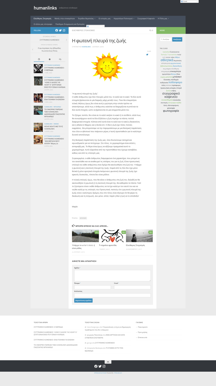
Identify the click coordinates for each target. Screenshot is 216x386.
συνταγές (164, 103)
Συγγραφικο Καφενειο (52, 65)
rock (163, 57)
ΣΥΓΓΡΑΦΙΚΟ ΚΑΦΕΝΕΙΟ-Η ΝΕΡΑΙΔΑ (48, 327)
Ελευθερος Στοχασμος (83, 30)
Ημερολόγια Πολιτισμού (123, 18)
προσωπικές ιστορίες (168, 88)
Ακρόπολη (177, 61)
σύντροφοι (172, 103)
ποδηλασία (164, 83)
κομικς (163, 77)
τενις (165, 105)
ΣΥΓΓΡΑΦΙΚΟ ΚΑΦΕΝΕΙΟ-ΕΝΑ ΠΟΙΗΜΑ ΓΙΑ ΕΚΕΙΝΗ (54, 340)
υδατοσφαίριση (173, 105)
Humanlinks (48, 107)
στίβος (173, 91)
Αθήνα (177, 57)
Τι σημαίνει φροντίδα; (108, 245)
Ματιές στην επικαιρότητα (65, 18)
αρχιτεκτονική (176, 63)
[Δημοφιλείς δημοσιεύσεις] (49, 59)
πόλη (163, 85)
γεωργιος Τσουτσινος (94, 335)
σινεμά (179, 88)
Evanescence (174, 52)
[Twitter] (60, 30)
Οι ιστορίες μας (105, 18)
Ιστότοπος (78, 291)
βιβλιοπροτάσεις (166, 66)
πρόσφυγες (176, 85)
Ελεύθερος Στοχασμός (42, 18)
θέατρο (173, 74)
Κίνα (178, 74)
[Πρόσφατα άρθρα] (39, 59)
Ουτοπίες (167, 80)
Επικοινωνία (142, 337)
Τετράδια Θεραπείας (86, 18)
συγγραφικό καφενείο (171, 95)
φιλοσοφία (83, 218)
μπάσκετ (177, 77)
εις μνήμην (167, 69)
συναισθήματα (167, 100)
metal (179, 55)
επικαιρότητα (175, 71)
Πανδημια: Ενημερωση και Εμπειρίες (70, 24)
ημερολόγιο (166, 74)
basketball (166, 52)
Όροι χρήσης (142, 332)
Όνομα (77, 283)
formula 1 (164, 54)
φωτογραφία (171, 111)
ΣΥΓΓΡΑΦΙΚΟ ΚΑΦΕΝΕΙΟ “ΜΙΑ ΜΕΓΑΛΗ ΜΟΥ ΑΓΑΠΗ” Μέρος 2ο (54, 141)
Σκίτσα (168, 91)
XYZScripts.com (118, 373)
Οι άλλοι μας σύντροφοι (43, 24)
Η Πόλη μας (162, 18)
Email (116, 283)
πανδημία (174, 80)
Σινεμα (56, 124)
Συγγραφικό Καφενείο (146, 18)
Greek (91, 26)
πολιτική (169, 85)
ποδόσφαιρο (175, 82)
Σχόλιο (77, 268)
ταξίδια (178, 103)
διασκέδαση (177, 66)
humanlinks (45, 8)
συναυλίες (177, 100)
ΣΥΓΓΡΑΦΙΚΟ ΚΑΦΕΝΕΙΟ (105, 343)
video (172, 57)
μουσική (169, 77)
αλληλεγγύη (165, 63)
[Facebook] (56, 30)
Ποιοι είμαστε (143, 327)
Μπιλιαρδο (57, 107)
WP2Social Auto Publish (100, 373)
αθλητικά (167, 60)
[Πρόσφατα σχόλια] (60, 59)
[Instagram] (64, 30)
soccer (168, 57)
